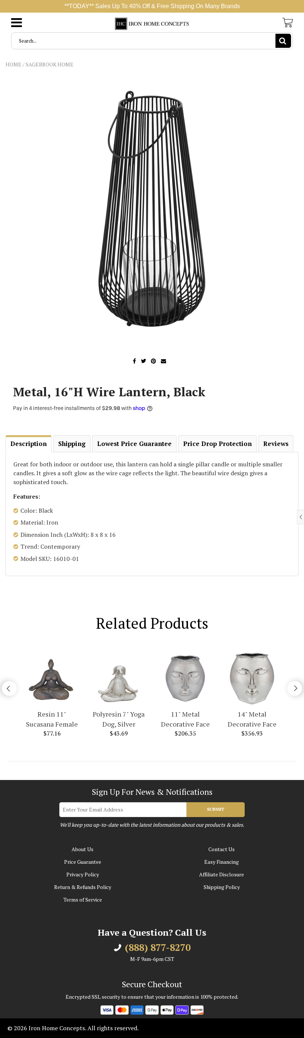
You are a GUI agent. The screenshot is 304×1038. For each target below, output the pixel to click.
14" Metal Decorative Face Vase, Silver (252, 719)
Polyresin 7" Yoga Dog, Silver (119, 719)
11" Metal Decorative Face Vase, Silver (185, 719)
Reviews (275, 443)
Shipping (72, 443)
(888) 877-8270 (158, 947)
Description (28, 443)
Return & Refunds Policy (82, 886)
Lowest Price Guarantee (134, 443)
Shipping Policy (222, 886)
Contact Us (221, 849)
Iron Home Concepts (57, 1028)
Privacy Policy (82, 874)
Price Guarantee (82, 861)
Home (14, 64)
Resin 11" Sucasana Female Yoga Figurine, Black (52, 719)
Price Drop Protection (217, 443)
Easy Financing (221, 861)
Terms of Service (82, 899)
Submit (215, 809)
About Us (82, 849)
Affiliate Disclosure (221, 874)
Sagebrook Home (49, 64)
